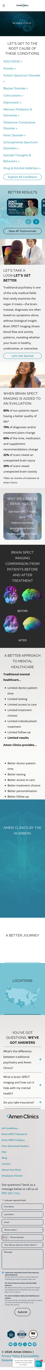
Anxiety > (9, 68)
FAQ (4, 1152)
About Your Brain (11, 1169)
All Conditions (10, 1128)
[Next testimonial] (36, 221)
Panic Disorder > (14, 135)
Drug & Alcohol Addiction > (22, 168)
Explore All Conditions (22, 177)
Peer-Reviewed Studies (15, 1146)
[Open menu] (4, 5)
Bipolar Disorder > (15, 88)
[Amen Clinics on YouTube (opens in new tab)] (30, 1344)
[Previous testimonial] (28, 221)
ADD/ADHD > (12, 61)
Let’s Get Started (22, 356)
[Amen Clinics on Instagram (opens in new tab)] (15, 1344)
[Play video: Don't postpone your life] (22, 207)
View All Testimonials (22, 231)
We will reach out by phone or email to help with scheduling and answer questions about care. (22, 1276)
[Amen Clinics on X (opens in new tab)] (25, 1344)
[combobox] (5, 1237)
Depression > (12, 102)
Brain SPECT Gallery (13, 1140)
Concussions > (13, 95)
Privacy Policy (11, 1356)
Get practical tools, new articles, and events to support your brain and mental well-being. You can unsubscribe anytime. (23, 1300)
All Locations (22, 1007)
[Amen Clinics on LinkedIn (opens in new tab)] (34, 1344)
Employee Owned (12, 1175)
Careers (6, 1164)
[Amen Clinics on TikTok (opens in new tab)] (20, 1344)
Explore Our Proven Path (22, 955)
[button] (40, 1049)
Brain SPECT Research (14, 1134)
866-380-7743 (11, 1193)
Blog (4, 1158)
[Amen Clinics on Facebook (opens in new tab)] (10, 1344)
